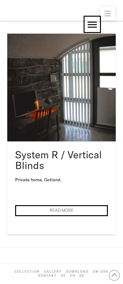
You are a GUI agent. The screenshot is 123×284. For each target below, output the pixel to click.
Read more (61, 210)
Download (77, 272)
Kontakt (47, 276)
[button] (108, 13)
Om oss (100, 272)
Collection (27, 272)
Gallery (53, 272)
